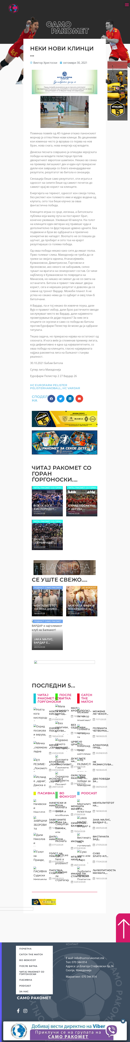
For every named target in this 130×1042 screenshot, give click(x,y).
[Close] (123, 1021)
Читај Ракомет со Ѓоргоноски (31, 972)
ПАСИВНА (25, 979)
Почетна (25, 948)
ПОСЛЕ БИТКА (28, 966)
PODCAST (25, 985)
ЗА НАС (23, 991)
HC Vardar (71, 388)
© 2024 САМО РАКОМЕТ (58, 1040)
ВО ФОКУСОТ (27, 960)
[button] (127, 5)
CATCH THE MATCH (31, 954)
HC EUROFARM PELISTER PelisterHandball (48, 387)
